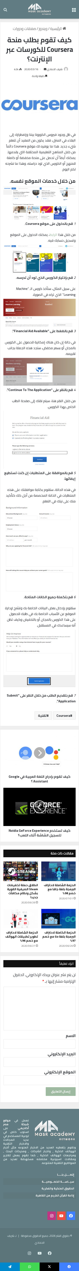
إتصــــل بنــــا (65, 1174)
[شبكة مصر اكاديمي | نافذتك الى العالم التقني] (39, 9)
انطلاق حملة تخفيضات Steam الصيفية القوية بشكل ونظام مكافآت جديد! (22, 891)
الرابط (53, 234)
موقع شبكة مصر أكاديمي (16, 1124)
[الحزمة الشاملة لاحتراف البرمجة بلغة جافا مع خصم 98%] (58, 871)
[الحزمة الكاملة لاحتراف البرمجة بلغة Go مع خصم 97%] (58, 918)
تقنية (42, 715)
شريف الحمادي (55, 69)
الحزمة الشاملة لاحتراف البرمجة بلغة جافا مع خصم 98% (60, 889)
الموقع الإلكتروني (60, 1071)
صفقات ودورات (24, 28)
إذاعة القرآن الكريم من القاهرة (55, 1195)
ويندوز (43, 28)
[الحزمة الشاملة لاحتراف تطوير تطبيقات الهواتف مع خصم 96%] (20, 918)
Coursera (63, 715)
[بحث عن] (5, 11)
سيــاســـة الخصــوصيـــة (58, 1181)
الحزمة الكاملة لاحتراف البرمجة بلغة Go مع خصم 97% (59, 936)
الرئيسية (56, 28)
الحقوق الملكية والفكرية (58, 1188)
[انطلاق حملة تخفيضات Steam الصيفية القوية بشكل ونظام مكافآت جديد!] (20, 871)
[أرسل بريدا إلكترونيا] (45, 69)
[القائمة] (74, 11)
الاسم (71, 1035)
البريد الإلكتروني (62, 1053)
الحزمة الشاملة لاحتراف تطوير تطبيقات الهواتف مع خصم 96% (21, 936)
